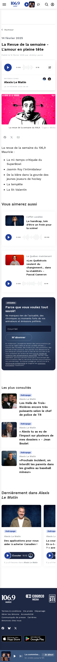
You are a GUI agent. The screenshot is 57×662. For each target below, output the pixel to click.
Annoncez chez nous (11, 620)
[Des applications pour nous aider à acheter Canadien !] (21, 516)
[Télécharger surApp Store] (12, 638)
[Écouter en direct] (26, 4)
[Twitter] (11, 137)
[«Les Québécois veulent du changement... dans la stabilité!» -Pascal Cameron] (14, 260)
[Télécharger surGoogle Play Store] (34, 638)
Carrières (32, 617)
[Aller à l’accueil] (15, 5)
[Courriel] (18, 137)
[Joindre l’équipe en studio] (38, 4)
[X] (15, 628)
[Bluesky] (9, 628)
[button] (14, 656)
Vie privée (28, 611)
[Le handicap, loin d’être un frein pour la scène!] (14, 220)
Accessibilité (27, 614)
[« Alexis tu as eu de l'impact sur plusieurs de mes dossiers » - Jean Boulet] (9, 429)
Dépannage (40, 611)
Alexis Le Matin (15, 82)
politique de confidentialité (15, 363)
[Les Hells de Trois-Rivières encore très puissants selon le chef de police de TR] (9, 401)
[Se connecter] (52, 4)
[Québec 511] (52, 601)
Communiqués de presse (14, 617)
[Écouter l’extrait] (8, 67)
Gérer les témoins (10, 614)
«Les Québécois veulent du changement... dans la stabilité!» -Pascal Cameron (38, 267)
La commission (32, 654)
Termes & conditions (11, 611)
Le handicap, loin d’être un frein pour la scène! (39, 225)
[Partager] (50, 67)
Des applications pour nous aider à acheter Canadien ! (21, 542)
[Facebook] (5, 137)
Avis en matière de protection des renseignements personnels (26, 354)
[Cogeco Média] (35, 599)
